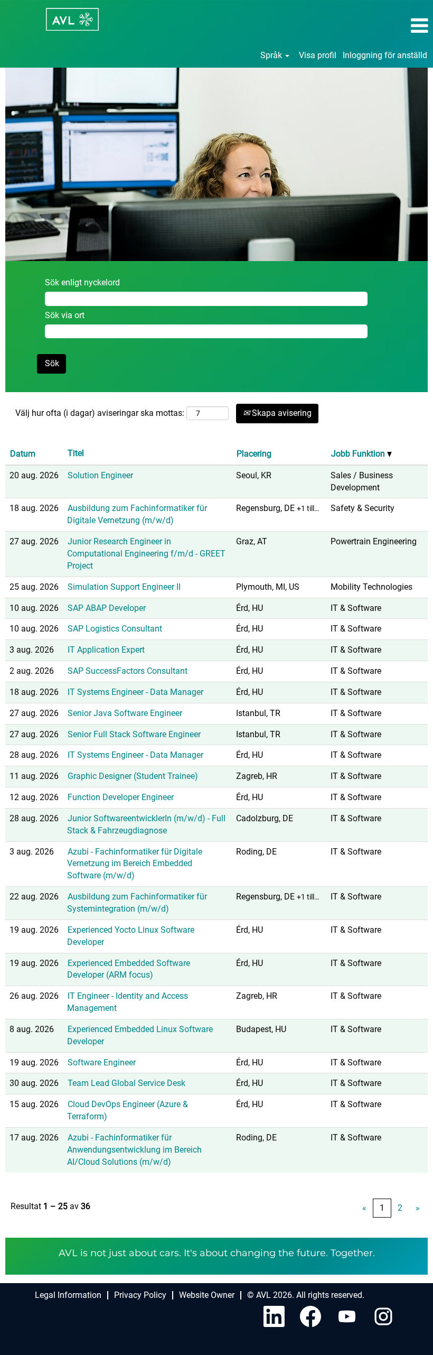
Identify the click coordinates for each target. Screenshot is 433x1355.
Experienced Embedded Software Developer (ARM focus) (128, 969)
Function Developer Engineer (121, 797)
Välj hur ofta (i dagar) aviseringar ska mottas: (99, 413)
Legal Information (68, 1295)
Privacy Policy (140, 1295)
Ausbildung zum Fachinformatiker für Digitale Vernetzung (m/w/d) (137, 514)
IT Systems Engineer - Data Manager (135, 692)
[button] (361, 26)
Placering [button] (254, 454)
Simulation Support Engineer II (124, 587)
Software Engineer (102, 1062)
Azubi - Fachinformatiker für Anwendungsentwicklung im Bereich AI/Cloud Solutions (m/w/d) (134, 1150)
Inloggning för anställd (385, 55)
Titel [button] (76, 453)
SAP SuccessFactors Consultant (127, 671)
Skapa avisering (281, 413)
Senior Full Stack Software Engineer (134, 734)
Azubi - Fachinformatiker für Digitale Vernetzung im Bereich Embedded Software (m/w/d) (134, 864)
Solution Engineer (100, 475)
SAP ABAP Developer (107, 608)
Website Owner (206, 1295)
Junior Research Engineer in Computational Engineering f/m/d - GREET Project (146, 553)
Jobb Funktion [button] (359, 454)
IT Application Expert (106, 650)
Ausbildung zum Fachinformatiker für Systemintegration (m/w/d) (137, 903)
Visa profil (317, 55)
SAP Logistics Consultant (115, 629)
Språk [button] (272, 55)
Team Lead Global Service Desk (126, 1083)
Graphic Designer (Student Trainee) (133, 776)
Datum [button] (22, 454)
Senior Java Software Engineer (125, 713)
